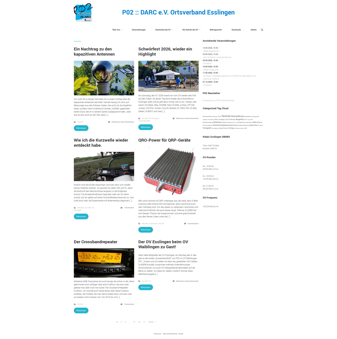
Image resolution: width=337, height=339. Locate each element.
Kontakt (180, 334)
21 (144, 322)
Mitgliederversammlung (228, 125)
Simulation (247, 116)
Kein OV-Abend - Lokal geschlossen (217, 57)
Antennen (217, 122)
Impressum (157, 334)
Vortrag (231, 128)
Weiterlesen (81, 128)
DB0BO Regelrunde (211, 51)
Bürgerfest (240, 119)
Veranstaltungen (144, 121)
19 (134, 322)
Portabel (240, 125)
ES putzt (225, 128)
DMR (254, 122)
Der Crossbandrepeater (95, 241)
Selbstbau (232, 119)
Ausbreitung (211, 119)
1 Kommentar (129, 207)
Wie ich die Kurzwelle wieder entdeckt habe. (101, 142)
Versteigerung (215, 128)
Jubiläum (205, 119)
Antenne (224, 122)
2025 (227, 119)
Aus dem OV (146, 118)
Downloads (153, 223)
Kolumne (216, 125)
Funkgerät (207, 128)
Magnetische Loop (232, 122)
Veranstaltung (236, 116)
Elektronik (259, 122)
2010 (219, 116)
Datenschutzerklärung (170, 334)
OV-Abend (207, 63)
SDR (246, 128)
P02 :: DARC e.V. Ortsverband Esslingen (178, 12)
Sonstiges (155, 118)
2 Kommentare (193, 223)
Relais (221, 128)
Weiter (151, 322)
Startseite (77, 41)
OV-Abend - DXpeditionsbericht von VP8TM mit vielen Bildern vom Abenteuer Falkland (229, 77)
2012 (245, 119)
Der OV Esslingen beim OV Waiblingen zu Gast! (163, 244)
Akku (216, 119)
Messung (246, 125)
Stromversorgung (208, 122)
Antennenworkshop (239, 128)
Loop (248, 119)
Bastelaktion (209, 125)
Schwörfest (241, 122)
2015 (204, 125)
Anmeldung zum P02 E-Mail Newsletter (218, 100)
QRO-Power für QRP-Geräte (164, 140)
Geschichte (253, 125)
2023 (251, 119)
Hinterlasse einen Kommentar (122, 122)
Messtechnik (207, 116)
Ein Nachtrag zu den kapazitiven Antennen (94, 51)
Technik (80, 122)
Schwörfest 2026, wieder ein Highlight (165, 51)
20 (139, 322)
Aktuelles (80, 208)
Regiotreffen (248, 122)
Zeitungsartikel (255, 116)
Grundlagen (221, 119)
